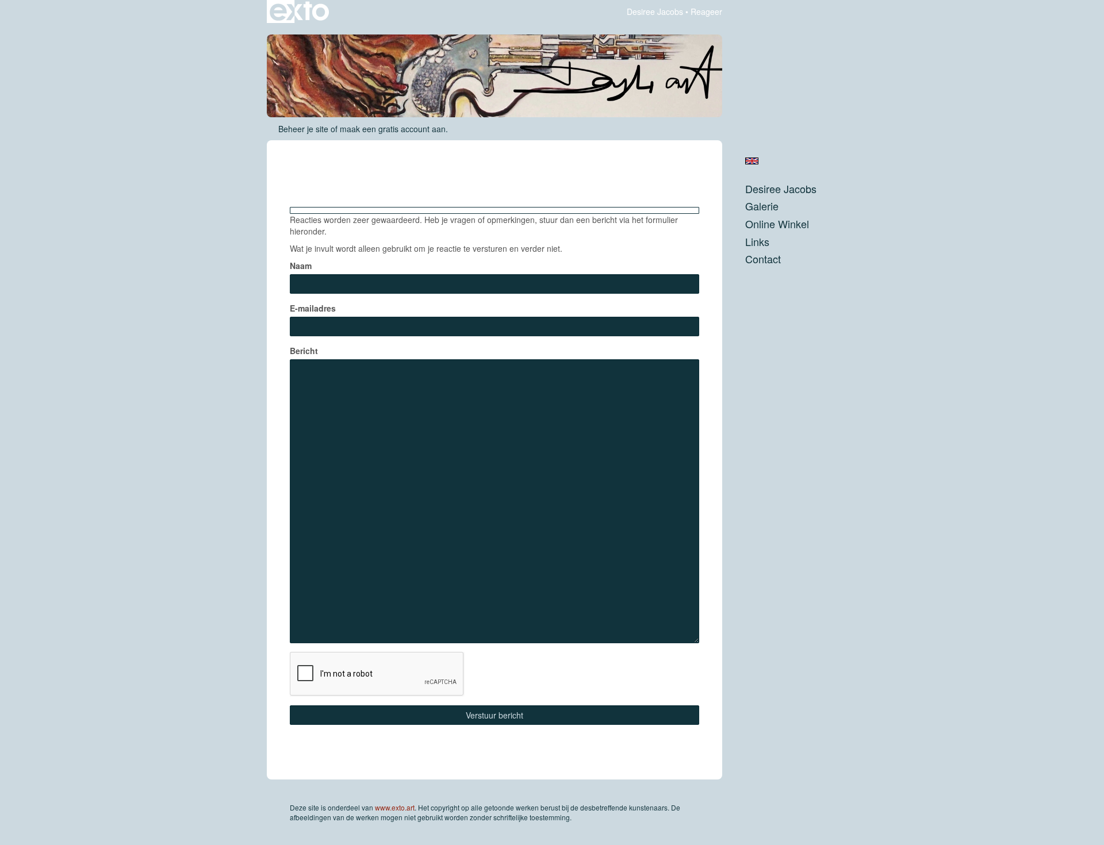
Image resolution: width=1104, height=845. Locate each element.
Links (757, 242)
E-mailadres (313, 308)
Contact (763, 259)
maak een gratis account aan (393, 129)
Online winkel (777, 224)
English (751, 161)
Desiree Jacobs (655, 11)
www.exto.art (395, 807)
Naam (301, 265)
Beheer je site (303, 129)
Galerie (762, 206)
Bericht (304, 350)
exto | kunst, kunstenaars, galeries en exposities (299, 11)
